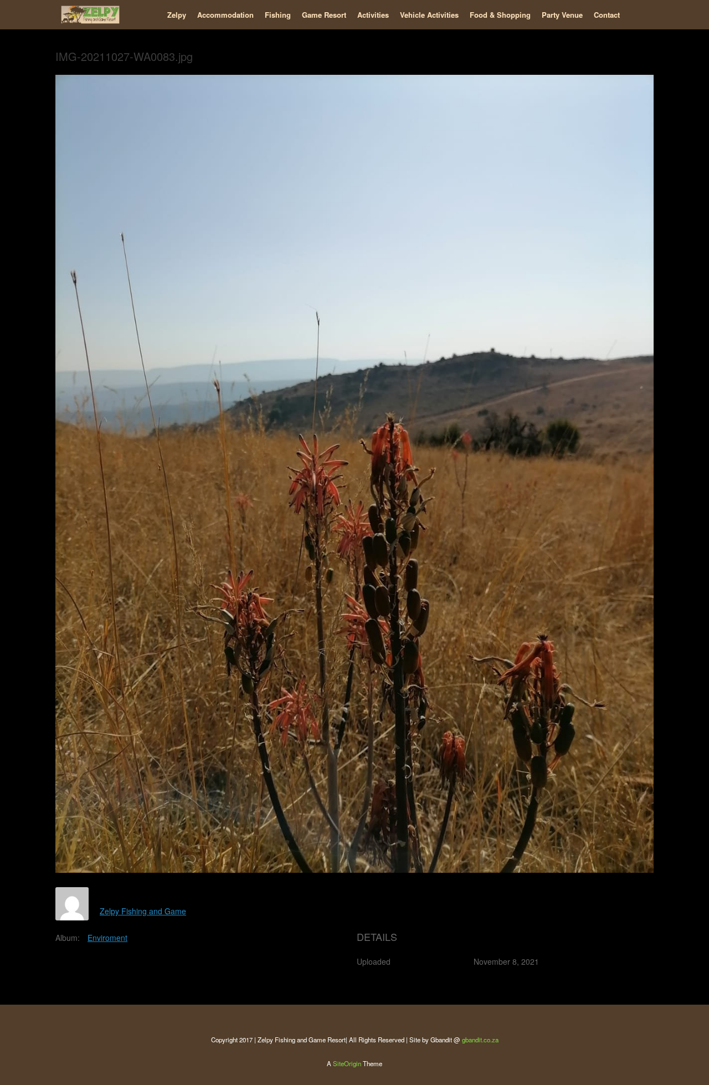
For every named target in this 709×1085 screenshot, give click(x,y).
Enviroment (107, 937)
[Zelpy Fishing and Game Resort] (90, 15)
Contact (607, 14)
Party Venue (562, 14)
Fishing (278, 14)
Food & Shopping (500, 14)
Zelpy (176, 14)
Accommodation (225, 14)
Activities (373, 14)
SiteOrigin (347, 1063)
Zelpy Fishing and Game (143, 911)
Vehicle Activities (429, 14)
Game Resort (324, 14)
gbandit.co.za (480, 1039)
